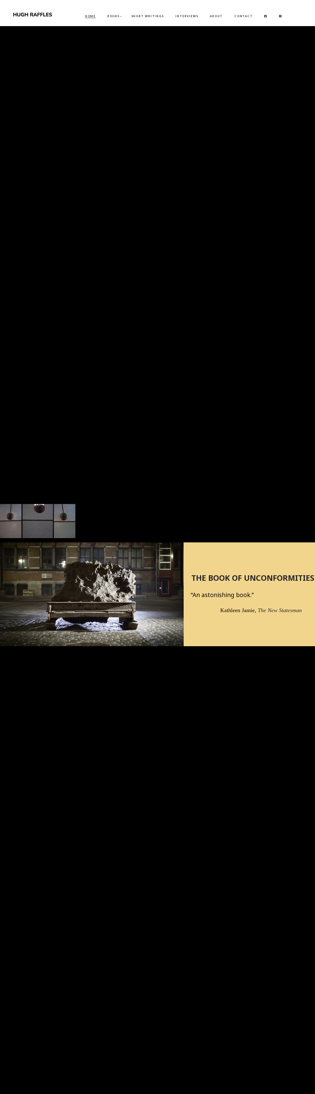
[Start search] (217, 423)
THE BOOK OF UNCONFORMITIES (252, 577)
